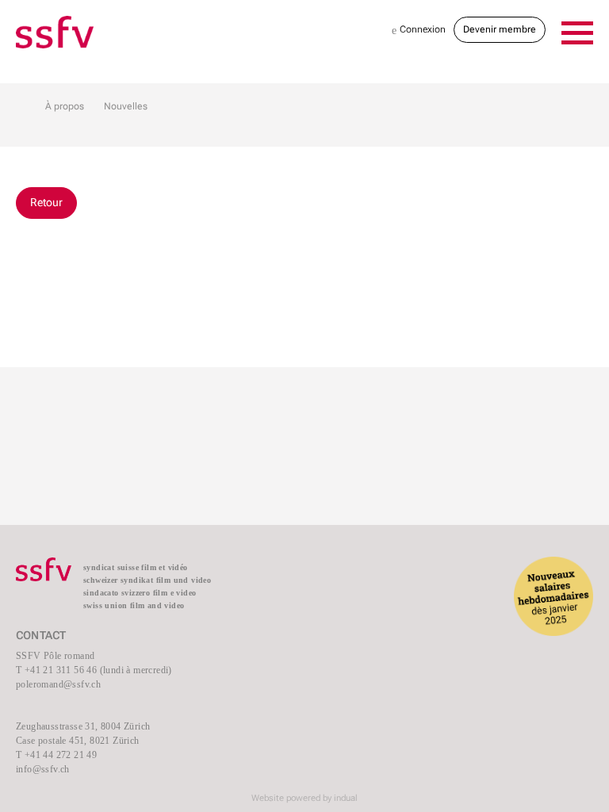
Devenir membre (499, 29)
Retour (46, 202)
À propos (64, 106)
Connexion (419, 30)
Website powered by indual (304, 798)
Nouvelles (125, 106)
